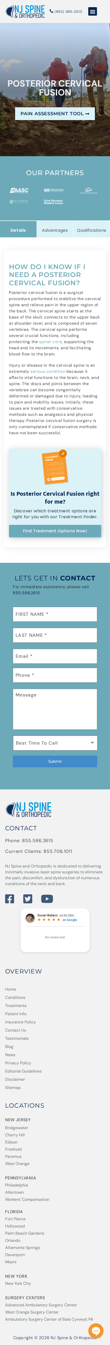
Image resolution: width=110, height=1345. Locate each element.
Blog (9, 1046)
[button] (92, 11)
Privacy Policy (18, 1063)
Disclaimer (15, 1079)
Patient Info (15, 1013)
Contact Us (15, 1030)
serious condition (47, 371)
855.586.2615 (26, 593)
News (10, 1054)
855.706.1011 (57, 851)
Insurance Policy (20, 1022)
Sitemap (13, 1087)
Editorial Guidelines (23, 1071)
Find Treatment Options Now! (55, 531)
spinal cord (50, 341)
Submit (55, 761)
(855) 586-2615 (67, 11)
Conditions (15, 997)
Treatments (16, 1005)
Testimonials (17, 1038)
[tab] (18, 229)
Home (10, 989)
